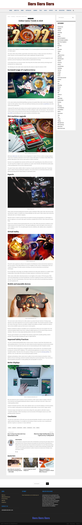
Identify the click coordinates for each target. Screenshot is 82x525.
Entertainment (60, 58)
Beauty (59, 36)
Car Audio (60, 49)
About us (16, 10)
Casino (9, 427)
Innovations (19, 427)
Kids (59, 81)
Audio (45, 10)
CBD (58, 53)
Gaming (35, 10)
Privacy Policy (5, 498)
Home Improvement (62, 77)
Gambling (29, 18)
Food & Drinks (61, 66)
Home (10, 10)
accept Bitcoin (46, 103)
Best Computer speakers (63, 40)
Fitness (59, 64)
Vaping (59, 120)
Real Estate (60, 98)
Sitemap (3, 500)
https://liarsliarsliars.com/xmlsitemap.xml (30, 495)
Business (60, 45)
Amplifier (59, 28)
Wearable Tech (61, 122)
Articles (59, 30)
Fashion (59, 60)
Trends (37, 427)
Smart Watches (61, 107)
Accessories (60, 26)
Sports (51, 10)
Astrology (28, 10)
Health (59, 73)
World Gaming (61, 124)
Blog (59, 43)
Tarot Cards (60, 113)
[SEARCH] (73, 17)
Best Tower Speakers (62, 41)
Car (56, 10)
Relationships (60, 100)
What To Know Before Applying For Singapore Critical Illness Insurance (46, 470)
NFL (58, 92)
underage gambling (45, 351)
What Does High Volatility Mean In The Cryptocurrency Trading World (44, 434)
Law (58, 83)
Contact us (4, 502)
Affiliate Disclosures (6, 496)
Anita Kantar (18, 439)
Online (24, 427)
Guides (59, 72)
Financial (69, 10)
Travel (59, 119)
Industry (59, 79)
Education (61, 10)
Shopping (60, 105)
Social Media (60, 109)
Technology (29, 427)
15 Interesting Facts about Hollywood (30, 469)
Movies (59, 87)
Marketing (60, 85)
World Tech (60, 126)
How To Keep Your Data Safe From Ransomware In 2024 (16, 434)
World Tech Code (61, 128)
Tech (40, 10)
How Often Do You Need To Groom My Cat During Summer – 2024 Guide (15, 470)
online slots (14, 156)
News (22, 10)
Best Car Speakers (61, 38)
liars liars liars (41, 4)
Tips (32, 18)
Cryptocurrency (61, 55)
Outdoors (60, 94)
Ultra (49, 157)
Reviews (59, 102)
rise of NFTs (10, 113)
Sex (58, 104)
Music (59, 88)
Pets (59, 96)
